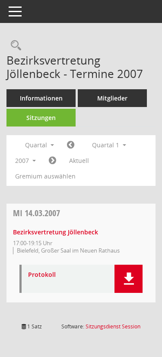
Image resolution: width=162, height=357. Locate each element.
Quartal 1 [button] (106, 145)
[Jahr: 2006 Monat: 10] (70, 145)
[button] (128, 279)
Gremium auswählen (45, 176)
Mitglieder (112, 98)
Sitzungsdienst (113, 326)
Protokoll (42, 275)
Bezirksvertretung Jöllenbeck (55, 232)
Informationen (41, 98)
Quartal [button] (37, 145)
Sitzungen (41, 118)
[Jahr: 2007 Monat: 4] (52, 161)
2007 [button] (23, 160)
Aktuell (79, 160)
